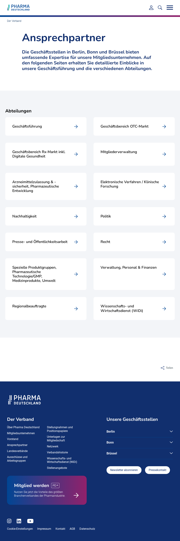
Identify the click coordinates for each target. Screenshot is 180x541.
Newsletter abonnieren (124, 470)
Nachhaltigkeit (24, 216)
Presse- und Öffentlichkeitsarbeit (40, 242)
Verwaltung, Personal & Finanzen (129, 267)
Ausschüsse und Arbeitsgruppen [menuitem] (17, 458)
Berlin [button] (111, 431)
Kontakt (60, 528)
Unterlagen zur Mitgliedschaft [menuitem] (56, 438)
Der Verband (14, 21)
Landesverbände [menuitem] (17, 451)
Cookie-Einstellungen (20, 528)
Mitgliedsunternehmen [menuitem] (21, 433)
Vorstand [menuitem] (12, 439)
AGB (72, 528)
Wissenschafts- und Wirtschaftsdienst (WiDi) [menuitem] (62, 460)
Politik (106, 216)
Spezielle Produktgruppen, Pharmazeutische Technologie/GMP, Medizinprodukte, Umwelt (34, 274)
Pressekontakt (157, 470)
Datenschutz (87, 528)
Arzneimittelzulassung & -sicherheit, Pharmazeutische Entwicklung (35, 186)
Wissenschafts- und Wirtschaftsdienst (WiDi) (122, 308)
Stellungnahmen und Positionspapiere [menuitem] (60, 429)
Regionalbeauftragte (29, 306)
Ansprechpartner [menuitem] (17, 445)
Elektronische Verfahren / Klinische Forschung (130, 184)
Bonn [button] (110, 442)
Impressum (44, 528)
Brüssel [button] (112, 453)
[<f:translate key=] (160, 7)
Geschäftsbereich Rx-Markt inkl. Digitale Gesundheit (38, 154)
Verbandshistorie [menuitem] (57, 452)
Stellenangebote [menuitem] (57, 468)
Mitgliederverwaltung (119, 152)
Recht (105, 242)
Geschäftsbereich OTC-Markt (125, 126)
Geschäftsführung (27, 126)
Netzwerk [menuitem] (52, 446)
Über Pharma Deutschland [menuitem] (23, 427)
